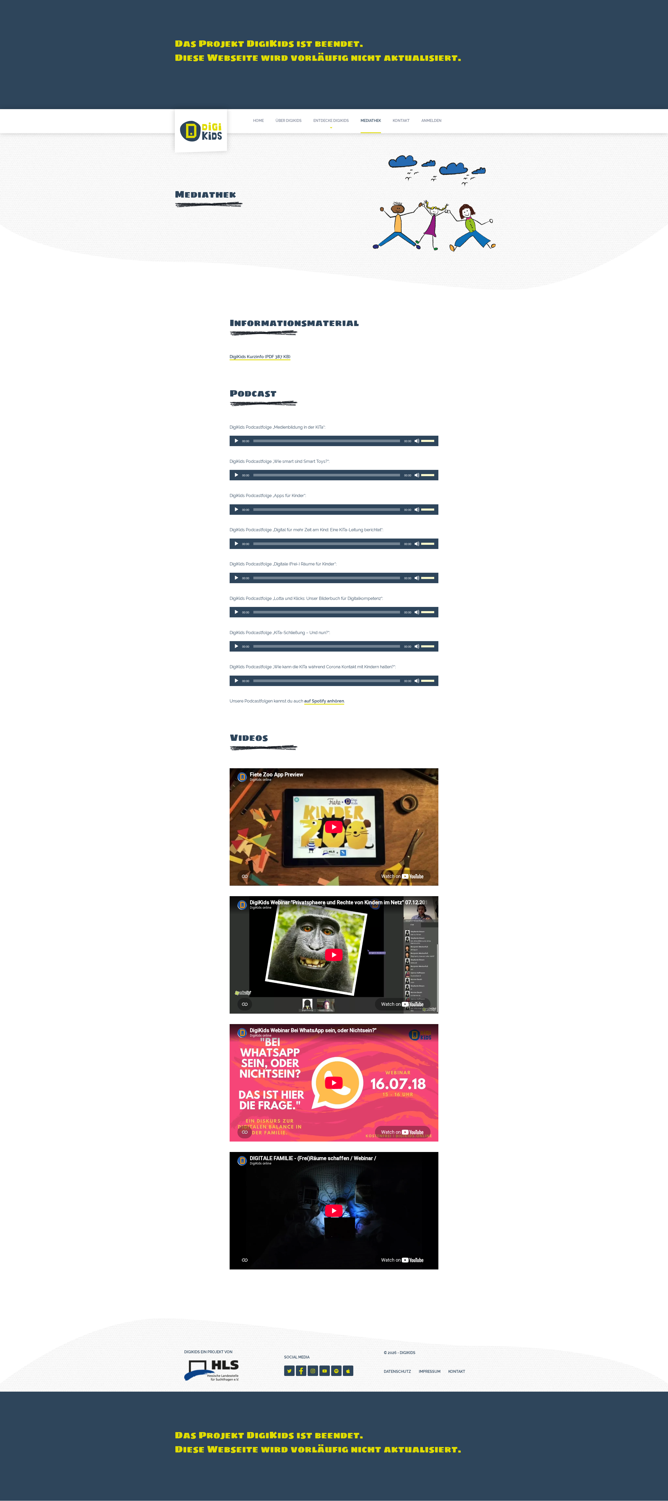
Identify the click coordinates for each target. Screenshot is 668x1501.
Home (258, 121)
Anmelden (431, 121)
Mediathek (371, 121)
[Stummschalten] (417, 441)
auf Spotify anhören (324, 701)
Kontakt (401, 121)
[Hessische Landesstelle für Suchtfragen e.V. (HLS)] (211, 1370)
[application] (334, 441)
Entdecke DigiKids (331, 121)
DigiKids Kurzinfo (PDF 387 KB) (260, 356)
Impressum (429, 1371)
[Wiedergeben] (236, 441)
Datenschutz (397, 1371)
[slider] (428, 440)
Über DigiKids (289, 121)
